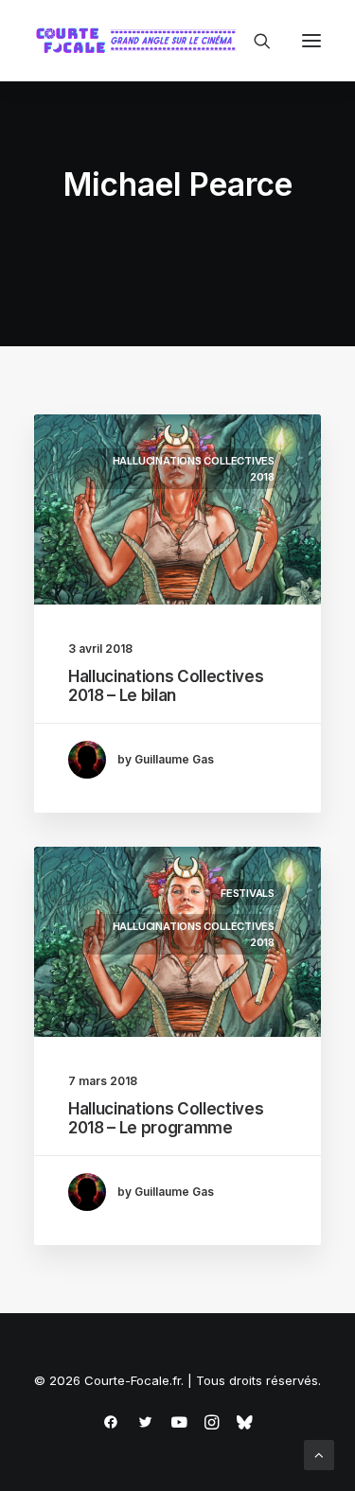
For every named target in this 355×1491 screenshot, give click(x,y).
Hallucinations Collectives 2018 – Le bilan (165, 686)
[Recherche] (254, 40)
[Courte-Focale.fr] (140, 41)
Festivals (248, 893)
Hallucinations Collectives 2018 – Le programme (165, 1118)
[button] (311, 40)
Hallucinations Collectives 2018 (194, 468)
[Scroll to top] (319, 1454)
